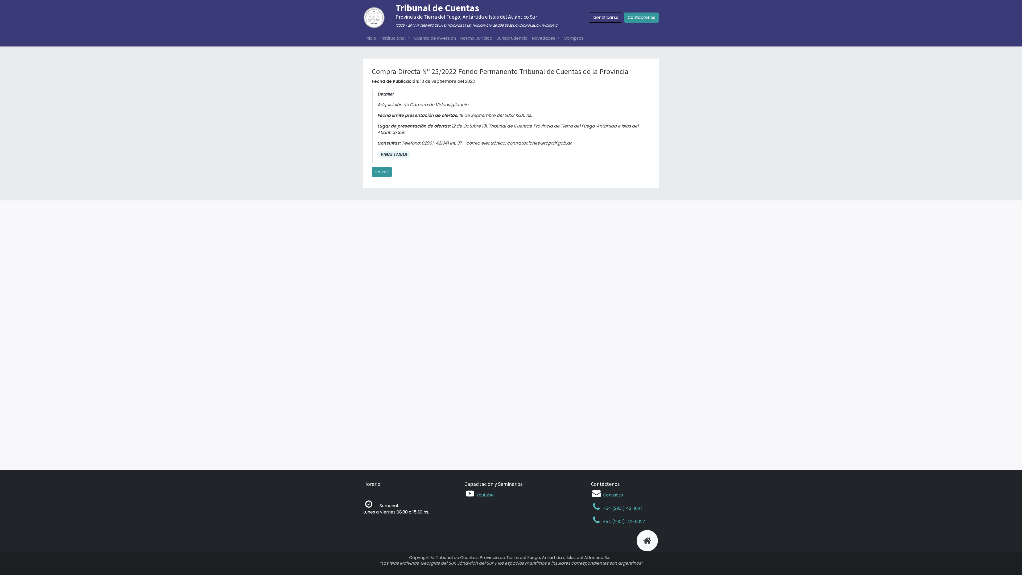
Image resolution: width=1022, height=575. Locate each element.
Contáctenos (641, 17)
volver (381, 172)
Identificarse (605, 17)
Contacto (613, 495)
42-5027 (635, 522)
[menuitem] (370, 38)
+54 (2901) (614, 522)
